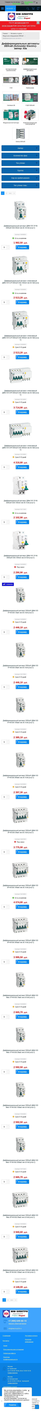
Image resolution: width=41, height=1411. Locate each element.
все (10, 193)
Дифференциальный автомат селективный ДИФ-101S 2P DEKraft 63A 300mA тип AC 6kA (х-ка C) (20, 338)
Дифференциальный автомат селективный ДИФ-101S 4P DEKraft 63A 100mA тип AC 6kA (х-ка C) (20, 393)
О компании (6, 1336)
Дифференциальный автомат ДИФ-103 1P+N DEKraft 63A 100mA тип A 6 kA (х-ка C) (20, 557)
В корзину (22, 247)
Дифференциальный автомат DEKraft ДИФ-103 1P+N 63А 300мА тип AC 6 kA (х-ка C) (20, 776)
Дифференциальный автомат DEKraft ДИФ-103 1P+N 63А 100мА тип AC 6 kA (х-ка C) (20, 721)
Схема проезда (13, 1373)
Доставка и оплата (31, 1336)
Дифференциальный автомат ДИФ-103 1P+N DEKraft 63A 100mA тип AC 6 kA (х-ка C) (20, 502)
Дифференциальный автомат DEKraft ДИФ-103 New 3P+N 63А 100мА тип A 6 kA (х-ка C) (20, 1271)
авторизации (20, 22)
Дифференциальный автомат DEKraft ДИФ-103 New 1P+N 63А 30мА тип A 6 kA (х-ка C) (20, 1051)
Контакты (6, 1341)
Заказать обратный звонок (17, 1324)
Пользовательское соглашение (13, 1349)
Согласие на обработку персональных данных (16, 1399)
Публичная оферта (9, 1353)
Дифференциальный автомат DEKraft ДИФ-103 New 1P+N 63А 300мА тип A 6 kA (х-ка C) (20, 1161)
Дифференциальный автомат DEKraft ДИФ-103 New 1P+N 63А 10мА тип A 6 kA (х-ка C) (20, 996)
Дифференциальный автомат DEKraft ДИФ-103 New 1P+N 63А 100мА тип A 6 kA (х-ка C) (20, 1106)
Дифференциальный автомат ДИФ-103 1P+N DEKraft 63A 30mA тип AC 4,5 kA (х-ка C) (20, 227)
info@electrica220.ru (15, 1328)
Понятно (12, 1405)
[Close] (38, 22)
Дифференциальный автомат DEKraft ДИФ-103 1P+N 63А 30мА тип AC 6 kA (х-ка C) (20, 667)
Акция (5, 1346)
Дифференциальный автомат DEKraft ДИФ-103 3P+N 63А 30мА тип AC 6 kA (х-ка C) (20, 831)
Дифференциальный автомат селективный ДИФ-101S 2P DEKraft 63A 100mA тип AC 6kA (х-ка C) (20, 283)
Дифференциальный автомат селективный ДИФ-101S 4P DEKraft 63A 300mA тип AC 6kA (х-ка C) (20, 448)
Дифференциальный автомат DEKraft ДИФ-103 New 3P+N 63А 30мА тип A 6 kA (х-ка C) (20, 1216)
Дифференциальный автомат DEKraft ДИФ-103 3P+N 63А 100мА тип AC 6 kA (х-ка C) (20, 886)
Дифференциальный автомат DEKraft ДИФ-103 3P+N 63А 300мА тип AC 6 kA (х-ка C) (20, 941)
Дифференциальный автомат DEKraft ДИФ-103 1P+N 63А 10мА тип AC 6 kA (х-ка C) (20, 612)
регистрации (7, 25)
